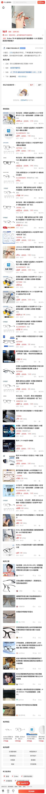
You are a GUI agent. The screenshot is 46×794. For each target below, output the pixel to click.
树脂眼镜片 (33, 751)
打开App (41, 2)
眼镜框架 (13, 756)
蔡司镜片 (33, 756)
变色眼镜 (33, 764)
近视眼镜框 (12, 751)
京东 (11, 52)
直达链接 (31, 791)
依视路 (12, 760)
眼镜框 (33, 760)
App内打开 (25, 783)
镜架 (12, 764)
